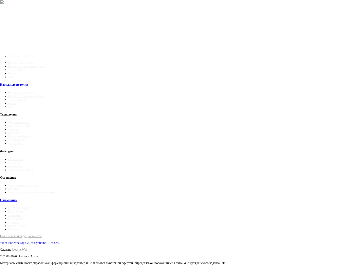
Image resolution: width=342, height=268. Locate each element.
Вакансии (14, 229)
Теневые (13, 129)
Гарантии (14, 215)
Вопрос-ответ (17, 225)
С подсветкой (17, 140)
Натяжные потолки (14, 84)
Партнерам (15, 211)
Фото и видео (17, 69)
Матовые (14, 162)
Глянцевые (15, 166)
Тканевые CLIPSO (20, 169)
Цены (12, 73)
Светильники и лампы (23, 185)
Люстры (13, 188)
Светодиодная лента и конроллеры (31, 192)
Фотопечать (16, 143)
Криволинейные (19, 136)
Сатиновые (15, 159)
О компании (8, 200)
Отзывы (13, 222)
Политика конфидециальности (21, 236)
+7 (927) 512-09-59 (20, 56)
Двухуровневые (18, 122)
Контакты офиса (19, 208)
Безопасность (17, 218)
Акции (12, 77)
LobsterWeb (20, 249)
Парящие (14, 132)
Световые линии (19, 125)
